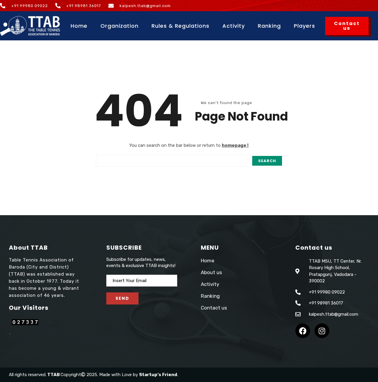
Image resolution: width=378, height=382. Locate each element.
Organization (119, 25)
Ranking (269, 25)
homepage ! (235, 145)
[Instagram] (322, 330)
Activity (233, 25)
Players (304, 25)
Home (79, 25)
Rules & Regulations (180, 25)
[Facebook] (302, 330)
